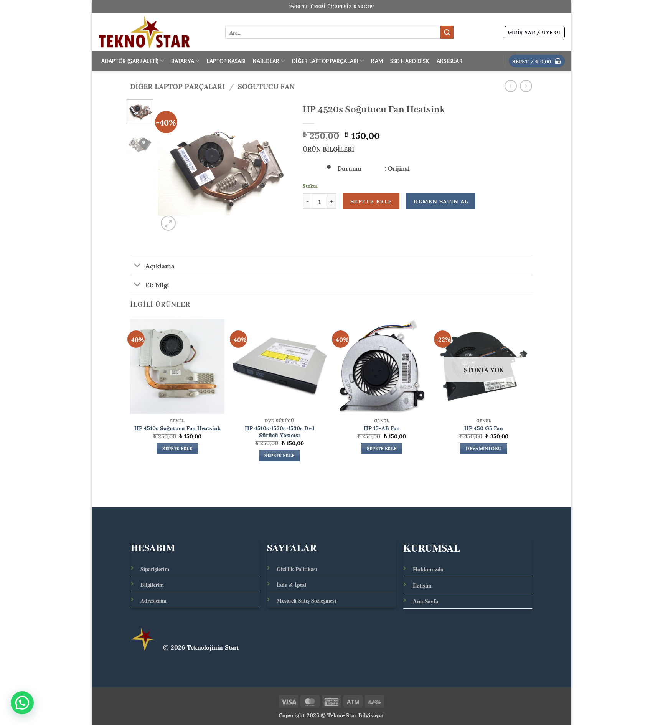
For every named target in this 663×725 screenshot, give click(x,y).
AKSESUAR (450, 61)
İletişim (422, 585)
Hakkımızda (428, 569)
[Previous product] (526, 86)
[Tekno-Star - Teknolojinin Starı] (155, 32)
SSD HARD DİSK (409, 61)
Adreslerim (153, 600)
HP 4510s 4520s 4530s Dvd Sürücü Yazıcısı (279, 431)
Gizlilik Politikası (297, 569)
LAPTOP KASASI (226, 61)
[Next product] (510, 86)
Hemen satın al (440, 201)
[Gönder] (447, 32)
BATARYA (182, 61)
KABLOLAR (266, 61)
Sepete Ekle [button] (177, 448)
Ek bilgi (157, 284)
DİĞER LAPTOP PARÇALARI (325, 61)
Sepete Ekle (371, 201)
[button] (535, 32)
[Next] (279, 166)
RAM (377, 61)
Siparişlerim (154, 569)
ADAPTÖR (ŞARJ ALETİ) (130, 61)
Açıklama (160, 265)
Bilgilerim (152, 585)
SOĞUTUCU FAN (266, 86)
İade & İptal (291, 585)
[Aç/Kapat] (137, 266)
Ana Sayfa (426, 601)
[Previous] (170, 166)
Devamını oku (483, 448)
